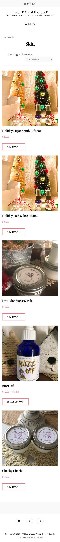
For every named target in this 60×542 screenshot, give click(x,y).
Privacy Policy (41, 534)
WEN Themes (37, 537)
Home (7, 37)
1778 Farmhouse (30, 12)
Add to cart (13, 146)
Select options (15, 401)
